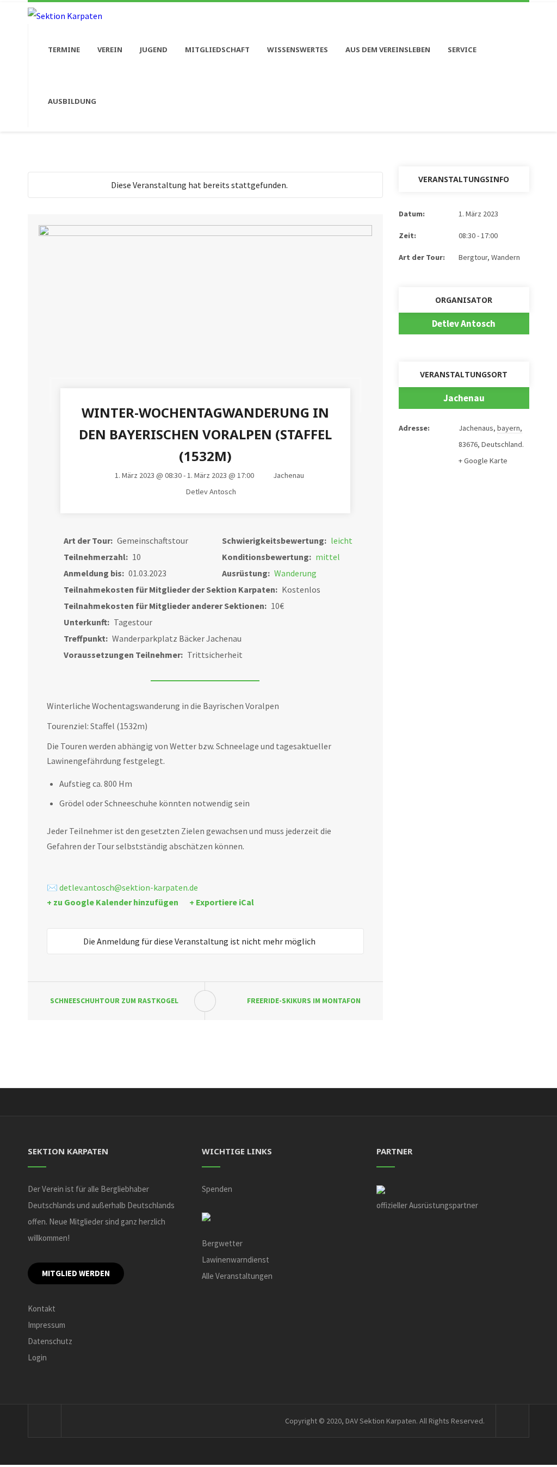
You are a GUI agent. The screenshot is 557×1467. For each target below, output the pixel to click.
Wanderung (295, 573)
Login (37, 1357)
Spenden (217, 1189)
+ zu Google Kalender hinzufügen (112, 902)
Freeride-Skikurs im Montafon (304, 1000)
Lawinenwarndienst (235, 1259)
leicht (341, 540)
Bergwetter (222, 1243)
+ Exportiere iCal (221, 902)
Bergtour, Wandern (489, 257)
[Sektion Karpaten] (65, 15)
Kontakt (41, 1308)
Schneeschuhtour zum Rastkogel (114, 1000)
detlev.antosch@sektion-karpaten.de (128, 887)
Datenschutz (50, 1341)
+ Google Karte (483, 460)
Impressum (46, 1325)
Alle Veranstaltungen (237, 1276)
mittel (327, 556)
